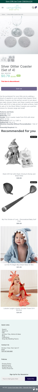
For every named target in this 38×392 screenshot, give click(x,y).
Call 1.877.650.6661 (7, 351)
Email (3, 349)
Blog (3, 336)
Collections (5, 337)
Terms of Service (7, 368)
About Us (5, 331)
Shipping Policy (7, 367)
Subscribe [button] (30, 379)
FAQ (3, 332)
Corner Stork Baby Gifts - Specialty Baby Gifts (21, 387)
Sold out (19, 89)
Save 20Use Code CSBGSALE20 (19, 1)
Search (4, 329)
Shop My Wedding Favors (10, 339)
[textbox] (13, 379)
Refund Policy (6, 365)
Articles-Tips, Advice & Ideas (11, 334)
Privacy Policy (6, 364)
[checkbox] (19, 379)
